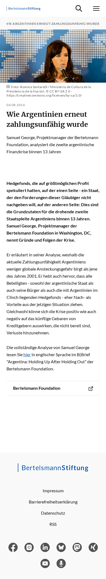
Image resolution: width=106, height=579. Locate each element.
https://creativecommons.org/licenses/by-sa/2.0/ (44, 95)
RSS (53, 524)
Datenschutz (53, 512)
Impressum (53, 490)
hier (27, 354)
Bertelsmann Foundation (36, 388)
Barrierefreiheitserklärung (53, 501)
